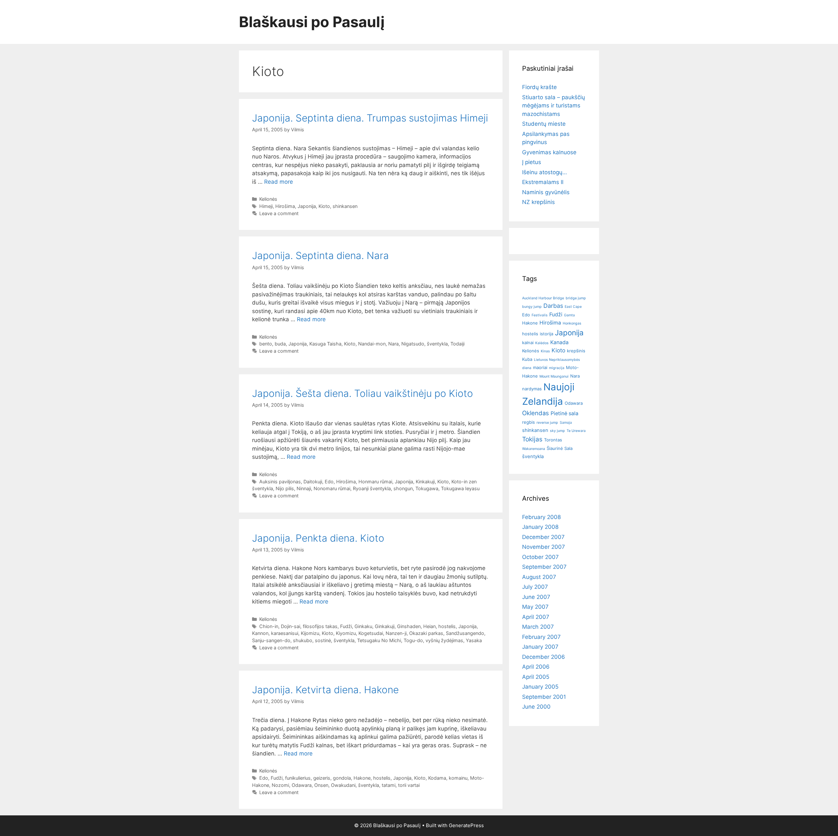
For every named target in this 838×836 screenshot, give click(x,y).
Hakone (362, 778)
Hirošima (285, 206)
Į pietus (531, 162)
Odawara (302, 785)
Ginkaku (363, 626)
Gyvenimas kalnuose (549, 152)
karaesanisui (284, 633)
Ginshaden (409, 626)
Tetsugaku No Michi (379, 640)
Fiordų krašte (539, 87)
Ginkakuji (384, 626)
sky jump (557, 431)
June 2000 (536, 706)
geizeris (321, 778)
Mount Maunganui (554, 376)
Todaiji (457, 343)
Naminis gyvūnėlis (546, 192)
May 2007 (535, 607)
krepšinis (576, 350)
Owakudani (343, 785)
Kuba (527, 359)
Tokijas (532, 439)
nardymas (532, 388)
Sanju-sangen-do (271, 640)
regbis (528, 422)
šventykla (437, 343)
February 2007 (541, 637)
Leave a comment (279, 213)
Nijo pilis (285, 488)
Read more (278, 181)
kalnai (528, 342)
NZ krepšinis (538, 202)
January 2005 (540, 686)
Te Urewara (576, 431)
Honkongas (572, 323)
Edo (329, 481)
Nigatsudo (412, 343)
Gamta (569, 315)
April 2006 (536, 666)
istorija (546, 333)
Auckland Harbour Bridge (543, 298)
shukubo (302, 640)
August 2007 (539, 577)
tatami (388, 785)
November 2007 (543, 547)
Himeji (266, 206)
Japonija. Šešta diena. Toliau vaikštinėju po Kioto (362, 393)
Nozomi (280, 785)
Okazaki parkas (426, 633)
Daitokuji (312, 481)
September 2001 (544, 697)
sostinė (323, 640)
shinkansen (345, 206)
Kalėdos (542, 343)
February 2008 (541, 517)
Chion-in (268, 626)
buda (280, 343)
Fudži (346, 626)
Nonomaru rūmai (332, 488)
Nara (393, 343)
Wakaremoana (533, 449)
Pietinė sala (564, 413)
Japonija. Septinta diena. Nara (320, 255)
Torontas (553, 439)
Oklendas (535, 413)
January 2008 (540, 527)
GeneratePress (466, 825)
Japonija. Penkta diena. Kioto (318, 538)
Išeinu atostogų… (544, 172)
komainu (458, 778)
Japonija (307, 206)
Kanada (559, 342)
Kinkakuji (425, 481)
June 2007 (536, 597)
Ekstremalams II (542, 182)
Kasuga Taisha (325, 343)
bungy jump (532, 307)
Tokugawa (426, 488)
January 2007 (540, 646)
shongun (403, 488)
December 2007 (543, 537)
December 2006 (543, 657)
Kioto (324, 206)
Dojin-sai (290, 626)
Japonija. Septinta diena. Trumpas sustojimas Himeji (370, 118)
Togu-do (413, 640)
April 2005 (535, 677)
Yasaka (474, 640)
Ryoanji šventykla (372, 488)
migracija (556, 368)
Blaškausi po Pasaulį (312, 22)
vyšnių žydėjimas (444, 640)
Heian (429, 626)
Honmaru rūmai (375, 481)
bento (265, 343)
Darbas (553, 305)
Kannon (260, 633)
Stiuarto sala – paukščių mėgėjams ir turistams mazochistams (553, 105)
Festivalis (540, 315)
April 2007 (535, 617)
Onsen (321, 785)
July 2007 (535, 587)
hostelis (447, 626)
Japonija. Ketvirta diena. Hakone (325, 690)
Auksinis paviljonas (280, 481)
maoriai (540, 367)
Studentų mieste (544, 124)
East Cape (573, 307)
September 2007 (544, 567)
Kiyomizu (346, 633)
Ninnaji (304, 488)
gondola (342, 778)
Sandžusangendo (465, 633)
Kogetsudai (370, 633)
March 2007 (538, 626)
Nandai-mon (372, 343)
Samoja (566, 422)
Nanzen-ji (396, 633)
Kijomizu (310, 633)
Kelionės (268, 199)
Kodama (437, 778)
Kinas (545, 351)
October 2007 (540, 557)
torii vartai (409, 785)
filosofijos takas (320, 626)
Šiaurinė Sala (560, 448)
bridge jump (576, 298)
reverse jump (547, 422)
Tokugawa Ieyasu (460, 488)
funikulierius (298, 778)
